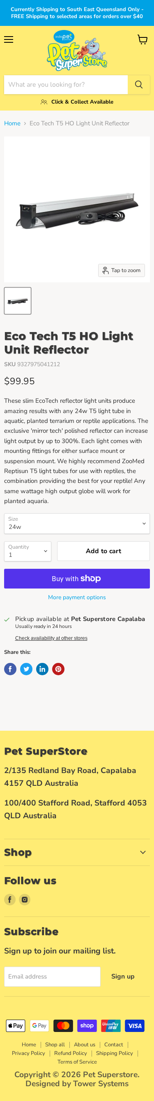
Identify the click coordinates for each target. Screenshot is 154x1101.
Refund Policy (70, 1053)
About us (84, 1044)
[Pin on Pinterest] (58, 669)
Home (12, 123)
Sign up (123, 976)
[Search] (139, 84)
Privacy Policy (28, 1053)
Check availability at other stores (51, 638)
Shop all (55, 1044)
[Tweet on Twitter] (26, 669)
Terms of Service (77, 1062)
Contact (113, 1044)
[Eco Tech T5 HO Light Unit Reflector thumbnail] (18, 301)
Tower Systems (101, 1083)
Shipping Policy (114, 1053)
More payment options (77, 597)
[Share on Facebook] (10, 669)
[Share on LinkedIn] (42, 669)
